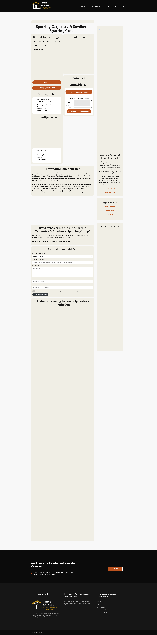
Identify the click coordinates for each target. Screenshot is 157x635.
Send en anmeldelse (40, 294)
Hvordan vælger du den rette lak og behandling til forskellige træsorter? (109, 344)
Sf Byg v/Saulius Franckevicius (43, 383)
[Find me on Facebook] (105, 188)
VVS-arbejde (110, 210)
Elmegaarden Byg (38, 345)
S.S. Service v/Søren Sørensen (43, 461)
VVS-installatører (94, 6)
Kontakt (99, 601)
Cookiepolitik (101, 607)
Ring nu (47, 82)
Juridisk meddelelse (103, 613)
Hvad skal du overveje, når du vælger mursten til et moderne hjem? (110, 256)
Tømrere (83, 6)
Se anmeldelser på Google (78, 92)
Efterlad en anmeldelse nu (78, 111)
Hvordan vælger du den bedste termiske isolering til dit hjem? (109, 297)
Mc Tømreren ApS (38, 500)
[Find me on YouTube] (115, 188)
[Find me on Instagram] (111, 188)
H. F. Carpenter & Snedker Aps (43, 538)
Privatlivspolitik (101, 610)
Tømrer (39, 22)
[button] (123, 6)
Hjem (33, 22)
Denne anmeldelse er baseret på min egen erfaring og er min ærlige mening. (60, 291)
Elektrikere (107, 6)
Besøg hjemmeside (47, 88)
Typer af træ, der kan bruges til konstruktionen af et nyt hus (109, 320)
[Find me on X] (108, 188)
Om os (99, 604)
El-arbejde (110, 214)
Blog (115, 6)
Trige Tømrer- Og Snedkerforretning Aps (47, 422)
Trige (44, 22)
